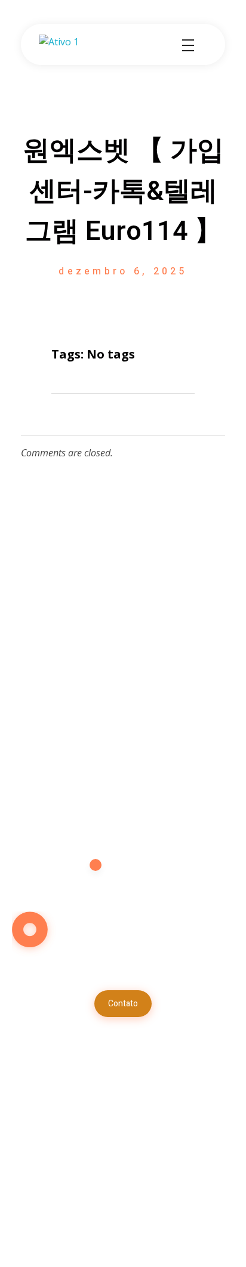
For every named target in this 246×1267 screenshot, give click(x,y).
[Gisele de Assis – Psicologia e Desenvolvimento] (83, 45)
